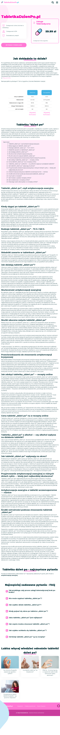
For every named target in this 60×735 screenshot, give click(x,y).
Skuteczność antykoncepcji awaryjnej (20, 154)
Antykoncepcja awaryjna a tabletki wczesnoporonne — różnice (28, 172)
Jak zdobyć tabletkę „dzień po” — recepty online (24, 160)
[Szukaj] (53, 2)
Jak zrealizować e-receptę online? (19, 180)
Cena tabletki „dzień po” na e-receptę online (22, 162)
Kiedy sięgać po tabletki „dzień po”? (20, 146)
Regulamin (20, 706)
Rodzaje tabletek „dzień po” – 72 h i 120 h (21, 148)
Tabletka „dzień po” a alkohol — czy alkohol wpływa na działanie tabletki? (31, 164)
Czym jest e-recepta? (15, 176)
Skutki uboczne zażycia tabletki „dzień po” (22, 156)
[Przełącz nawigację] (57, 2)
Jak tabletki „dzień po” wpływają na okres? (22, 166)
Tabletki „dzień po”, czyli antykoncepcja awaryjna (24, 144)
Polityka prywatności (30, 706)
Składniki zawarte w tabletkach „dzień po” (22, 150)
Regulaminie (7, 78)
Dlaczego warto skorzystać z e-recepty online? (23, 182)
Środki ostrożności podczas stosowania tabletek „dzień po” (27, 174)
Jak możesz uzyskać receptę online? (20, 178)
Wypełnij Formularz (14, 45)
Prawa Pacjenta (41, 706)
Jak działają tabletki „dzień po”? (18, 152)
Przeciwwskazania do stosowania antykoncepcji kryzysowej (27, 158)
